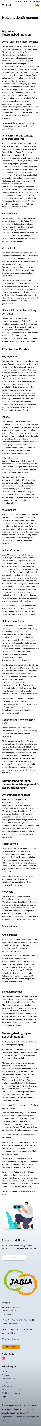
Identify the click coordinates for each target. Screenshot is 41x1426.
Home (20, 1)
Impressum (6, 1382)
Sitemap (5, 1375)
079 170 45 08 (24, 1320)
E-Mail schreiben (12, 1339)
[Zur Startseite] (20, 5)
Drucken (5, 1372)
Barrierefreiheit (8, 1379)
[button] (3, 5)
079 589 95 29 (25, 1330)
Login (4, 1397)
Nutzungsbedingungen (11, 1390)
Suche (38, 1)
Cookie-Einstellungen (11, 1393)
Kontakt (29, 1)
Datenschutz (7, 1386)
